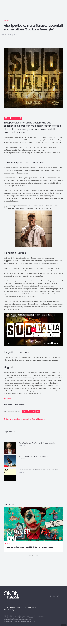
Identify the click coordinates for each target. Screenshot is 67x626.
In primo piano (9, 607)
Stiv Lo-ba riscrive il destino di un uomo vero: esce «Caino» (39, 470)
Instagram (7, 398)
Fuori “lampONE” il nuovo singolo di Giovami (34, 456)
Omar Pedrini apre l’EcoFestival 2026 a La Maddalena (37, 443)
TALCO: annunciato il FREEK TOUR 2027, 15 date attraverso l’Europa (29, 547)
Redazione (17, 35)
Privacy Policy (9, 610)
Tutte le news (21, 607)
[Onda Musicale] (11, 595)
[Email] (61, 596)
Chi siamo (32, 607)
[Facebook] (50, 596)
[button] (29, 555)
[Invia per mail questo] (6, 118)
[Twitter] (54, 596)
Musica (6, 21)
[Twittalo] (15, 118)
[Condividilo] (10, 118)
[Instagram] (58, 596)
